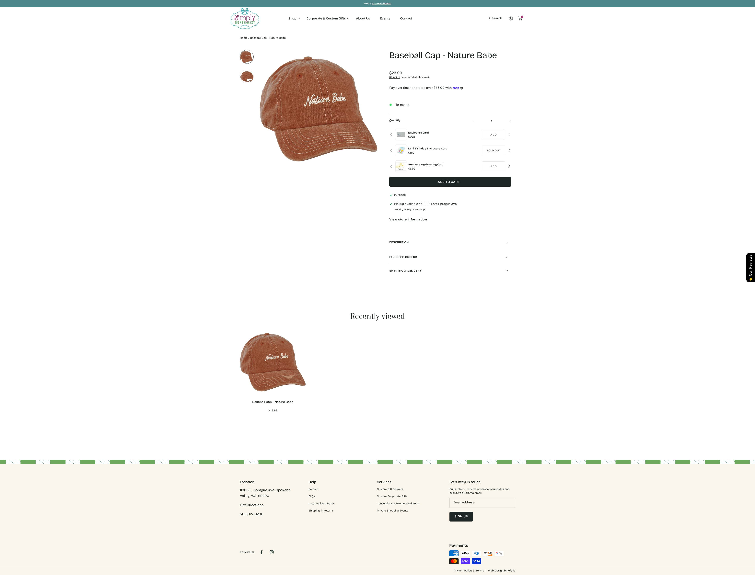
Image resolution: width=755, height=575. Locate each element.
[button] (495, 18)
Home (244, 38)
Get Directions (251, 505)
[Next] (509, 135)
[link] (293, 18)
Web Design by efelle (501, 570)
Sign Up (461, 516)
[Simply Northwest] (245, 18)
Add (493, 134)
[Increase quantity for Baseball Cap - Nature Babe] (506, 121)
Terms (480, 570)
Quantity (395, 120)
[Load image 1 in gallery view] (247, 57)
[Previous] (391, 135)
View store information (408, 219)
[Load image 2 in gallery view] (247, 76)
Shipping (394, 77)
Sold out (493, 150)
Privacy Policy (463, 570)
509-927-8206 (251, 514)
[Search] (490, 18)
